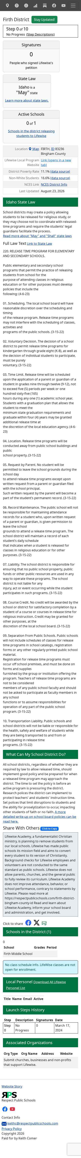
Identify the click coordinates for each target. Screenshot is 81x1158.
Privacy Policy (12, 1129)
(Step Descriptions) (40, 34)
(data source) (60, 171)
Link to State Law (39, 243)
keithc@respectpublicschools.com (32, 1123)
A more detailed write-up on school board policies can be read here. (39, 817)
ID (52, 149)
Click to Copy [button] (49, 828)
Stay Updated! (44, 19)
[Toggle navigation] (73, 5)
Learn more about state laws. (27, 100)
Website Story (12, 1086)
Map (35, 149)
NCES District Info (54, 184)
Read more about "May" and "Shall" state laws (37, 236)
